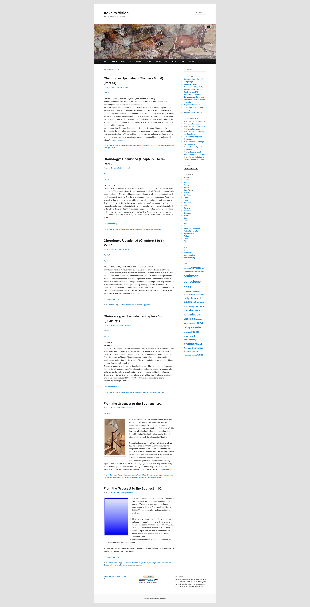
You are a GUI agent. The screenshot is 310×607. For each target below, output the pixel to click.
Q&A (131, 61)
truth (200, 344)
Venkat (186, 236)
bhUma (123, 145)
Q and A (187, 208)
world (200, 354)
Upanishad (157, 477)
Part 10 (106, 179)
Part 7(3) (107, 255)
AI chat (186, 177)
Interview (187, 192)
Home (106, 61)
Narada (123, 477)
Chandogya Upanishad (141, 145)
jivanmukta (146, 229)
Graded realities (148, 392)
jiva (105, 477)
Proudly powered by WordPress (155, 598)
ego (203, 294)
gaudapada (200, 302)
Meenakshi (188, 203)
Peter (185, 205)
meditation (163, 145)
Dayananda (197, 291)
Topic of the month (191, 231)
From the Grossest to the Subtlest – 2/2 (133, 403)
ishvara (187, 310)
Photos (191, 61)
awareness (197, 272)
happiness (146, 305)
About (174, 61)
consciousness (168, 475)
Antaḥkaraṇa (188, 81)
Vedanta (187, 351)
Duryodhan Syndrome (192, 105)
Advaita (195, 268)
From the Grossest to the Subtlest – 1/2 (133, 488)
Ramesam (113, 475)
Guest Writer (188, 190)
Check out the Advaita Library (115, 576)
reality (195, 331)
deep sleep (192, 295)
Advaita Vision (116, 12)
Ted (185, 226)
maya (186, 323)
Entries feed (188, 252)
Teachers (148, 61)
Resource (187, 213)
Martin (186, 200)
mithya (188, 327)
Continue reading (117, 140)
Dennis (186, 185)
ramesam (129, 408)
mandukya (198, 319)
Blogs (123, 61)
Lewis (186, 197)
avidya (191, 272)
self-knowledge (156, 229)
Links (166, 61)
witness (194, 355)
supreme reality (159, 392)
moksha (196, 327)
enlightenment (192, 298)
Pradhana (170, 145)
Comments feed (189, 255)
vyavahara (187, 355)
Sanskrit (158, 61)
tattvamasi (149, 477)
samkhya (107, 147)
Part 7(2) (107, 336)
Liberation (189, 318)
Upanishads (197, 347)
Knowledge (192, 314)
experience (190, 302)
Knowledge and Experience (194, 97)
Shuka (186, 220)
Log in (186, 250)
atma (202, 268)
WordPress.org (189, 257)
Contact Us (108, 579)
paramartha (187, 332)
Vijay (185, 241)
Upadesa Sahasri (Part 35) (193, 89)
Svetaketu (140, 477)
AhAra (126, 475)
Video (186, 238)
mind (118, 477)
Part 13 (106, 92)
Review (186, 215)
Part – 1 (107, 413)
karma (197, 309)
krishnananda (111, 477)
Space (113, 147)
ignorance (198, 306)
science (187, 336)
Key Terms (187, 195)
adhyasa (187, 268)
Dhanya (186, 187)
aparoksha (132, 475)
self (128, 477)
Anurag (186, 180)
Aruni (139, 475)
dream (198, 294)
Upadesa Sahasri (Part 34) (193, 112)
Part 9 (106, 261)
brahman (129, 145)
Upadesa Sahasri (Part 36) (193, 79)
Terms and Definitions (192, 228)
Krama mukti (154, 145)
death (186, 294)
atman (186, 271)
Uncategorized (189, 233)
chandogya (158, 475)
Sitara (186, 223)
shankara (133, 477)
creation (188, 291)
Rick (185, 218)
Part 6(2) (107, 330)
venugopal (195, 351)
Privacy (182, 61)
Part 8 (106, 173)
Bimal (126, 87)
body (202, 272)
